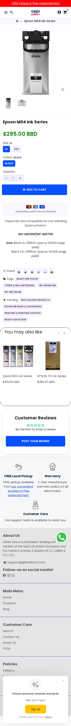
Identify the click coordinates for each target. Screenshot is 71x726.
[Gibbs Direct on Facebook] (4, 575)
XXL (16, 149)
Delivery (9, 670)
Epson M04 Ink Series (39, 21)
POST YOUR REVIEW (35, 441)
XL (6, 149)
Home (7, 597)
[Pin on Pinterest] (32, 270)
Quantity (9, 172)
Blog (6, 609)
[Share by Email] (45, 270)
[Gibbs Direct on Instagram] (8, 575)
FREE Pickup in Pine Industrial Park (36, 3)
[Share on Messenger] (51, 270)
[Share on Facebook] (18, 270)
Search (8, 631)
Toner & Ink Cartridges (19, 285)
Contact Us (11, 637)
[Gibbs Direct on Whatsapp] (13, 575)
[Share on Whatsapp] (38, 270)
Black (9, 163)
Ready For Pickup (27, 278)
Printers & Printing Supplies (23, 313)
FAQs (6, 648)
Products (9, 603)
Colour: (12, 157)
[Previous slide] (58, 333)
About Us (9, 643)
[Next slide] (64, 333)
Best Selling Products (35, 299)
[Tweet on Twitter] (25, 270)
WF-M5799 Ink (13, 291)
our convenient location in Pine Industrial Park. (20, 490)
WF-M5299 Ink (47, 285)
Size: (7, 143)
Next (64, 62)
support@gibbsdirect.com (24, 562)
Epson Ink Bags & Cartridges (23, 306)
